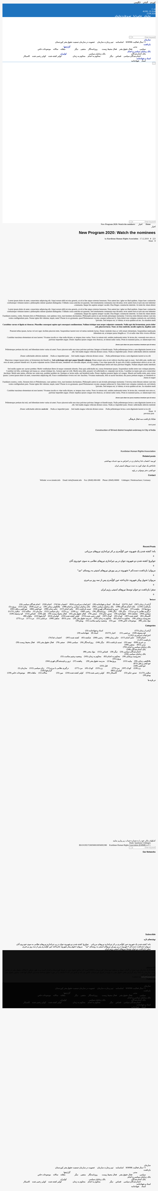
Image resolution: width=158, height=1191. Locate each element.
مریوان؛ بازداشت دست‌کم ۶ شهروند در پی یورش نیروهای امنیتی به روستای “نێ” (116, 570)
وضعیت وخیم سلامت (96, 621)
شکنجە (133, 614)
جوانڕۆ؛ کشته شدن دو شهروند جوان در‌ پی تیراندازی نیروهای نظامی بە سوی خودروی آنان (112, 561)
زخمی (85, 611)
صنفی (92, 614)
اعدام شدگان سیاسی (132, 56)
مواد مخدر (145, 621)
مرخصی (42, 618)
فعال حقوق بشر (125, 49)
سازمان (147, 16)
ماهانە (62, 49)
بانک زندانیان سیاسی (97, 54)
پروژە (12, 607)
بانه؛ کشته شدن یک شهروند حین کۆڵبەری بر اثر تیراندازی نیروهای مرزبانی (120, 551)
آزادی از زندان (143, 604)
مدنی (135, 47)
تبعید (124, 609)
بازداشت (147, 44)
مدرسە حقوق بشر (82, 618)
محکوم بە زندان (79, 56)
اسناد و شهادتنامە (144, 58)
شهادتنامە (135, 61)
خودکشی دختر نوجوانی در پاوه (144, 470)
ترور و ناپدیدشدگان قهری (105, 609)
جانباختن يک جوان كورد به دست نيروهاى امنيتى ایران (135, 466)
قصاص (118, 56)
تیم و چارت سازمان (123, 16)
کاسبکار (26, 56)
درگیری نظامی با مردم (139, 611)
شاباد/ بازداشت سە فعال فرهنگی (142, 419)
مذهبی (83, 49)
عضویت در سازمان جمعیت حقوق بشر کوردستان (75, 42)
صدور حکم (105, 614)
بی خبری (35, 607)
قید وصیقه (16, 614)
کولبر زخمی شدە (39, 56)
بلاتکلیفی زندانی (52, 607)
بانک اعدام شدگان (138, 54)
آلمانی (145, 2)
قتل (42, 614)
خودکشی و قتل (18, 609)
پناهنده (134, 609)
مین (112, 621)
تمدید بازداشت (83, 609)
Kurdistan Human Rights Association (122, 239)
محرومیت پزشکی (141, 618)
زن (74, 611)
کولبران (63, 54)
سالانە (55, 49)
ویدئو (79, 621)
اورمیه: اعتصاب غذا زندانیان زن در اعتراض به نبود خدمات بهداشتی (130, 461)
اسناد (143, 61)
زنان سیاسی (51, 611)
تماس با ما (137, 16)
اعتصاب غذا (60, 604)
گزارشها (67, 47)
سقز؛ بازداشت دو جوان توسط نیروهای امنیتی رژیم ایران (128, 589)
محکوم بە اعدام (94, 56)
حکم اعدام (66, 609)
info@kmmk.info (148, 977)
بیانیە (22, 607)
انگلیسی (137, 2)
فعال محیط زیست (109, 49)
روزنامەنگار (93, 49)
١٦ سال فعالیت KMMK (136, 42)
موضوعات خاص (44, 49)
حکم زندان (51, 609)
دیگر (76, 49)
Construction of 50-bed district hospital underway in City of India (125, 430)
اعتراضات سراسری (79, 604)
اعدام (47, 604)
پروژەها (146, 609)
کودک (118, 616)
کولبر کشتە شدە (55, 56)
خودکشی (36, 609)
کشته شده (131, 616)
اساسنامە (119, 42)
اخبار (154, 227)
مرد (30, 618)
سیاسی (143, 49)
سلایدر (17, 611)
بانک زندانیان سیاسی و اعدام (139, 51)
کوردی (153, 2)
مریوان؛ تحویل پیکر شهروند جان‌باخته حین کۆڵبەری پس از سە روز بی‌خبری (120, 580)
